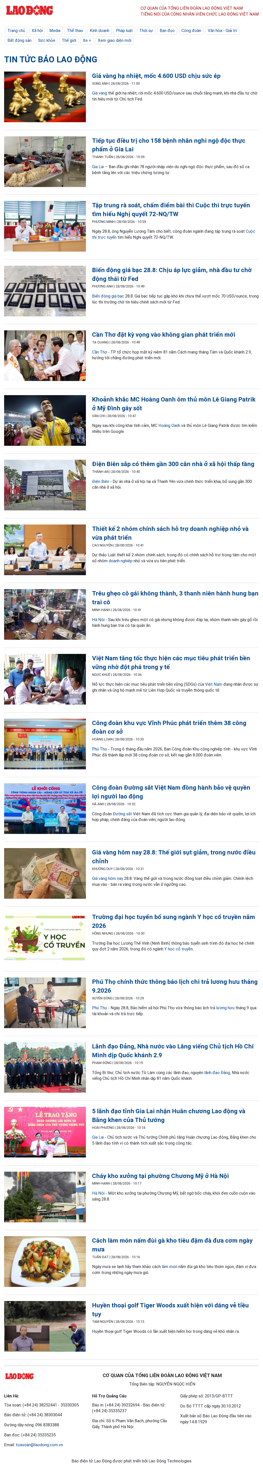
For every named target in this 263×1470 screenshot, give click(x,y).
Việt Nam (213, 684)
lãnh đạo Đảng (217, 1072)
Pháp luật (124, 30)
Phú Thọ (99, 749)
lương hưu (225, 1007)
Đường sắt (122, 813)
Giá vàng (99, 93)
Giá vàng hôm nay (107, 878)
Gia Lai (98, 166)
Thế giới (69, 40)
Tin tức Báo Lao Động (50, 59)
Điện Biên (100, 481)
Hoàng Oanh (169, 425)
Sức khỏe (46, 40)
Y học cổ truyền (178, 949)
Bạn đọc (167, 30)
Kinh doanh (99, 30)
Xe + (87, 40)
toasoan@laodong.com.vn (39, 1444)
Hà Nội (98, 619)
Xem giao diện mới (114, 40)
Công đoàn (191, 30)
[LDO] (45, 98)
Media (54, 30)
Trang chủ (16, 30)
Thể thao (75, 30)
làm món (169, 1266)
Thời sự (146, 30)
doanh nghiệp (121, 560)
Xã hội (37, 30)
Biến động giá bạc (108, 296)
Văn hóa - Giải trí (222, 30)
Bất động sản (19, 40)
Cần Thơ (99, 352)
